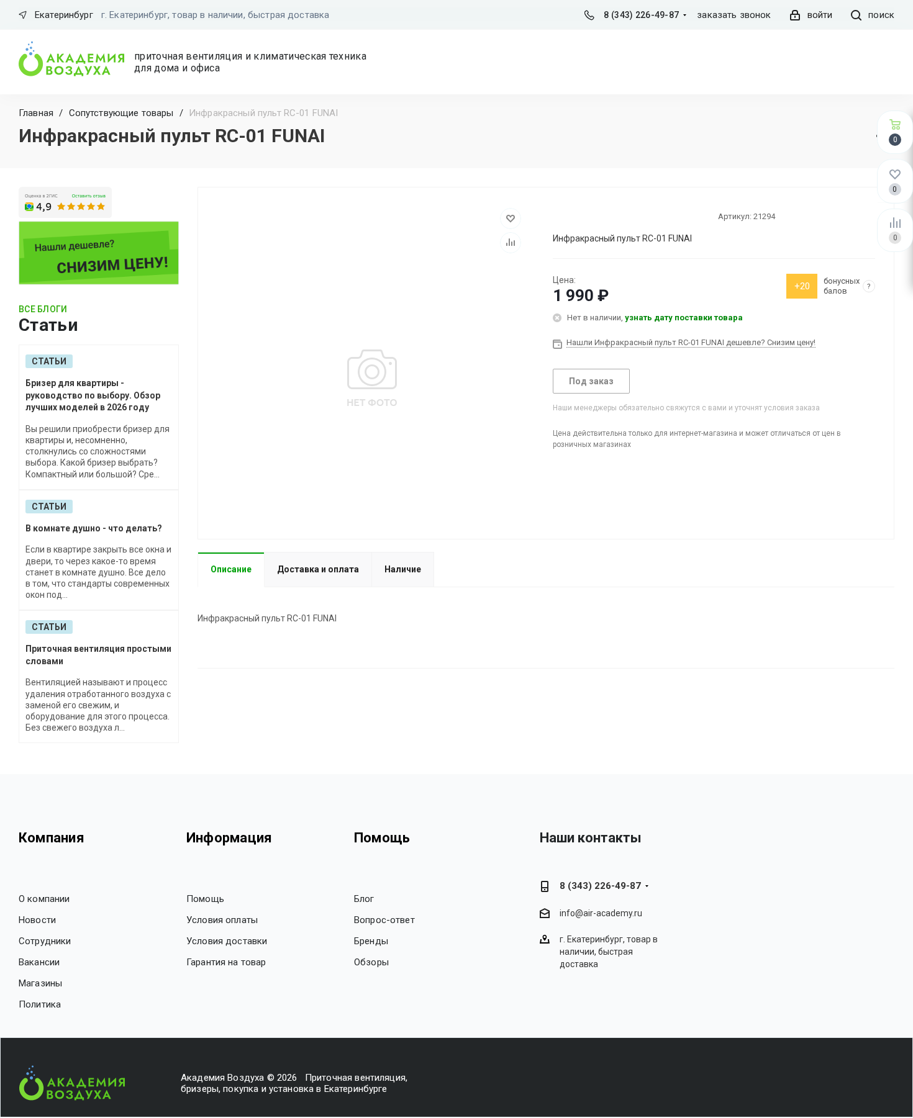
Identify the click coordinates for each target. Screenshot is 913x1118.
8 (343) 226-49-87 (641, 15)
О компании (44, 898)
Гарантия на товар (226, 962)
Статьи (49, 361)
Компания (51, 837)
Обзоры (371, 962)
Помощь (205, 898)
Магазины (40, 983)
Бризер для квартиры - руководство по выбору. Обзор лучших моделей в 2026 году (92, 395)
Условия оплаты (222, 920)
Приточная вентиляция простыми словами (98, 655)
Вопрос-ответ (384, 920)
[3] (580, 216)
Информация (229, 837)
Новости (37, 920)
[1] (558, 216)
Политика (40, 1004)
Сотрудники (45, 941)
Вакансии (39, 962)
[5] (603, 216)
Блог (364, 898)
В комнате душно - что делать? (93, 528)
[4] (591, 216)
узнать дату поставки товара (684, 317)
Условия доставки (226, 941)
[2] (569, 216)
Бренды (371, 941)
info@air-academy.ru (601, 913)
